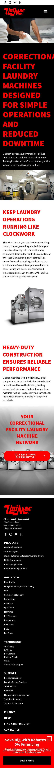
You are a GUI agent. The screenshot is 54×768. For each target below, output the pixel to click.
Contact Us (12, 729)
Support (10, 673)
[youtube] (15, 2)
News (7, 718)
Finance (9, 712)
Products (11, 542)
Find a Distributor (17, 724)
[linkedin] (20, 2)
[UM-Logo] (14, 9)
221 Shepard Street (12, 525)
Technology (12, 642)
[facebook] (5, 2)
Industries (12, 577)
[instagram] (10, 2)
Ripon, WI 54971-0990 (12, 528)
